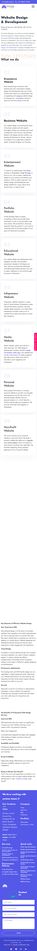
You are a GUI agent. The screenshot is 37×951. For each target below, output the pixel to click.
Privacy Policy (14, 942)
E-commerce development (10, 860)
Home (22, 808)
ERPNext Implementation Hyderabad (28, 871)
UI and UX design (7, 848)
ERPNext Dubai (25, 879)
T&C (20, 942)
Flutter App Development (28, 847)
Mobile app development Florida (28, 852)
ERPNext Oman (25, 882)
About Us (24, 810)
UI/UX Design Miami (27, 860)
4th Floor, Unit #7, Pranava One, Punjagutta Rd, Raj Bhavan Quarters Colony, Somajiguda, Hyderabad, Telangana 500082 (9, 821)
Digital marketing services (10, 857)
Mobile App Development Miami (28, 856)
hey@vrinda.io (12, 834)
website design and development (16, 46)
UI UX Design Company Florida (28, 863)
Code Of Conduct (7, 869)
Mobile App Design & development (9, 850)
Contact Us (24, 815)
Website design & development (7, 854)
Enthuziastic (24, 822)
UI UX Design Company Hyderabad (28, 867)
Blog (22, 812)
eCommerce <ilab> (27, 825)
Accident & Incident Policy (10, 874)
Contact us (19, 779)
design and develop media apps (17, 351)
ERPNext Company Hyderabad (26, 875)
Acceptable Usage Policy (9, 872)
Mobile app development (28, 849)
